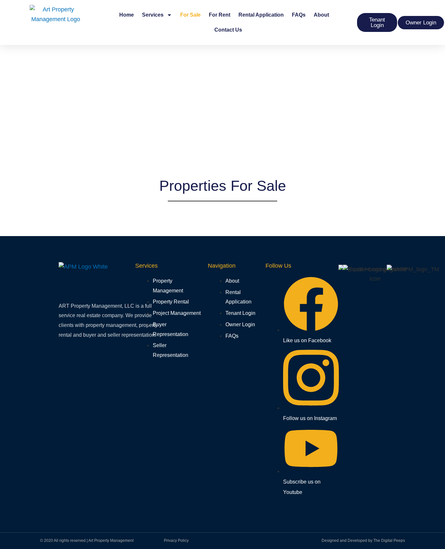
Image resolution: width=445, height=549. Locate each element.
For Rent (219, 15)
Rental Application (261, 15)
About (321, 15)
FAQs (299, 15)
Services (153, 15)
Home (126, 15)
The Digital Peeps (389, 540)
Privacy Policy (176, 540)
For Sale (190, 15)
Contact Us (228, 30)
